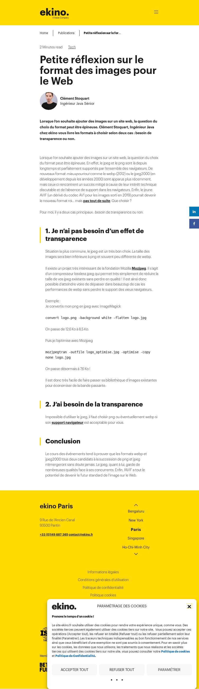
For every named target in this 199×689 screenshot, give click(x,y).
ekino (54, 12)
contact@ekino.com (77, 540)
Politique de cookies (175, 651)
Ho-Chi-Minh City (135, 547)
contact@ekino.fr (81, 534)
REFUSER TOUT (121, 669)
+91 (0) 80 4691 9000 (55, 545)
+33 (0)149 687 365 (54, 534)
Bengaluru (136, 511)
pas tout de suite (96, 200)
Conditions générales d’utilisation (103, 579)
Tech (72, 47)
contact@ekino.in (84, 545)
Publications (66, 33)
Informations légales (103, 572)
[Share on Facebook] (194, 224)
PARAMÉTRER (169, 669)
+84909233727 (51, 540)
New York (136, 520)
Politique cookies (103, 595)
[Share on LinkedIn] (194, 211)
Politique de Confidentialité (75, 656)
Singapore (136, 538)
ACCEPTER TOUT (74, 669)
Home (44, 33)
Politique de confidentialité (103, 587)
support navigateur (67, 422)
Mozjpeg (139, 268)
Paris (136, 529)
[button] (189, 606)
